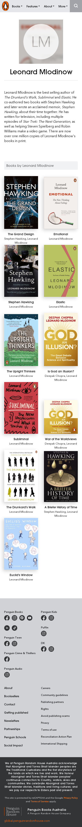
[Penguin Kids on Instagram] (51, 618)
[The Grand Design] (21, 202)
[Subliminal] (21, 408)
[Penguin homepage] (5, 6)
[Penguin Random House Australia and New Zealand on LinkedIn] (7, 628)
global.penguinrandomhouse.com (27, 820)
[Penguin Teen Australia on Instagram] (14, 643)
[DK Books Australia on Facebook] (43, 649)
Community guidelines (54, 695)
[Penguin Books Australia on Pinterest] (22, 618)
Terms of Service (40, 801)
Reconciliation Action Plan (56, 736)
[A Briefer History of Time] (61, 476)
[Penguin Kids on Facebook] (43, 618)
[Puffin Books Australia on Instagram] (43, 633)
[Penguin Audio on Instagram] (7, 674)
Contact (9, 704)
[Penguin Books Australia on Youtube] (29, 618)
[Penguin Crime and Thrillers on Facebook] (7, 659)
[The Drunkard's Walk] (21, 476)
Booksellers (11, 696)
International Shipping (54, 743)
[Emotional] (61, 203)
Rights (45, 709)
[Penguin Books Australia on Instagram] (14, 618)
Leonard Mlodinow (26, 240)
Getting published (16, 712)
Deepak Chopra (55, 376)
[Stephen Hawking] (21, 271)
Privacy (45, 723)
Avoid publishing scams (55, 716)
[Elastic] (61, 271)
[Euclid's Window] (21, 544)
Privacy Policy (71, 797)
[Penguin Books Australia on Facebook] (7, 618)
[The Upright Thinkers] (21, 340)
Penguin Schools (15, 737)
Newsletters (11, 720)
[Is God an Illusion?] (61, 339)
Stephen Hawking (15, 238)
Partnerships (12, 729)
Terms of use (49, 729)
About (8, 688)
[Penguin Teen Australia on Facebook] (7, 643)
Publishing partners (52, 702)
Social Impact (13, 745)
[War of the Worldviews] (61, 417)
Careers (45, 688)
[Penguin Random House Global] (16, 810)
